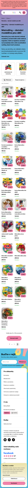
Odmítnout (14, 478)
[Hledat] (20, 12)
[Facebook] (5, 439)
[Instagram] (9, 439)
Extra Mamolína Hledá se (6, 169)
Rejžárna (6, 412)
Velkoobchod (7, 424)
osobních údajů (20, 365)
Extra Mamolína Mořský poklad (6, 191)
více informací (6, 475)
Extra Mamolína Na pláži (20, 191)
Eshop (8, 18)
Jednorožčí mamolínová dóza (20, 213)
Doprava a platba (9, 385)
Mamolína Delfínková (18, 278)
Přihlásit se (22, 362)
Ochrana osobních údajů (11, 391)
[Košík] (24, 12)
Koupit (10, 96)
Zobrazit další (14, 338)
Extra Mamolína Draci (19, 146)
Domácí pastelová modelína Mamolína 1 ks (6, 147)
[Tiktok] (13, 439)
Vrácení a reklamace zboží (11, 395)
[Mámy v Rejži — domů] (14, 12)
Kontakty (6, 375)
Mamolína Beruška (20, 255)
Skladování (7, 378)
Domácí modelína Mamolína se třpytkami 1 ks (6, 123)
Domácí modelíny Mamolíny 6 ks (20, 122)
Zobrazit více (5, 56)
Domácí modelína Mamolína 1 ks (20, 100)
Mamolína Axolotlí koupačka (7, 256)
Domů (2, 18)
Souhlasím (14, 483)
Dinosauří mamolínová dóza (6, 100)
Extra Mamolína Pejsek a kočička (6, 213)
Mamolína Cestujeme (4, 278)
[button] (11, 88)
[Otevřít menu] (4, 12)
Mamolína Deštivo (6, 299)
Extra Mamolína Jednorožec (19, 169)
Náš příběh (7, 406)
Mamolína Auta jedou (19, 234)
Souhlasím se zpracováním (13, 365)
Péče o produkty (8, 382)
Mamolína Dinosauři (18, 300)
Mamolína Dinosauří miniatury (4, 323)
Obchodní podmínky (10, 388)
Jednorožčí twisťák (7, 234)
